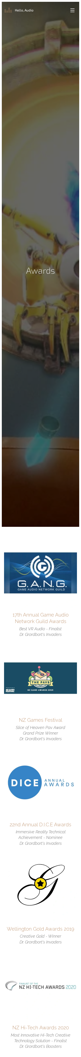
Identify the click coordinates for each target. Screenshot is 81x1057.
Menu (72, 10)
